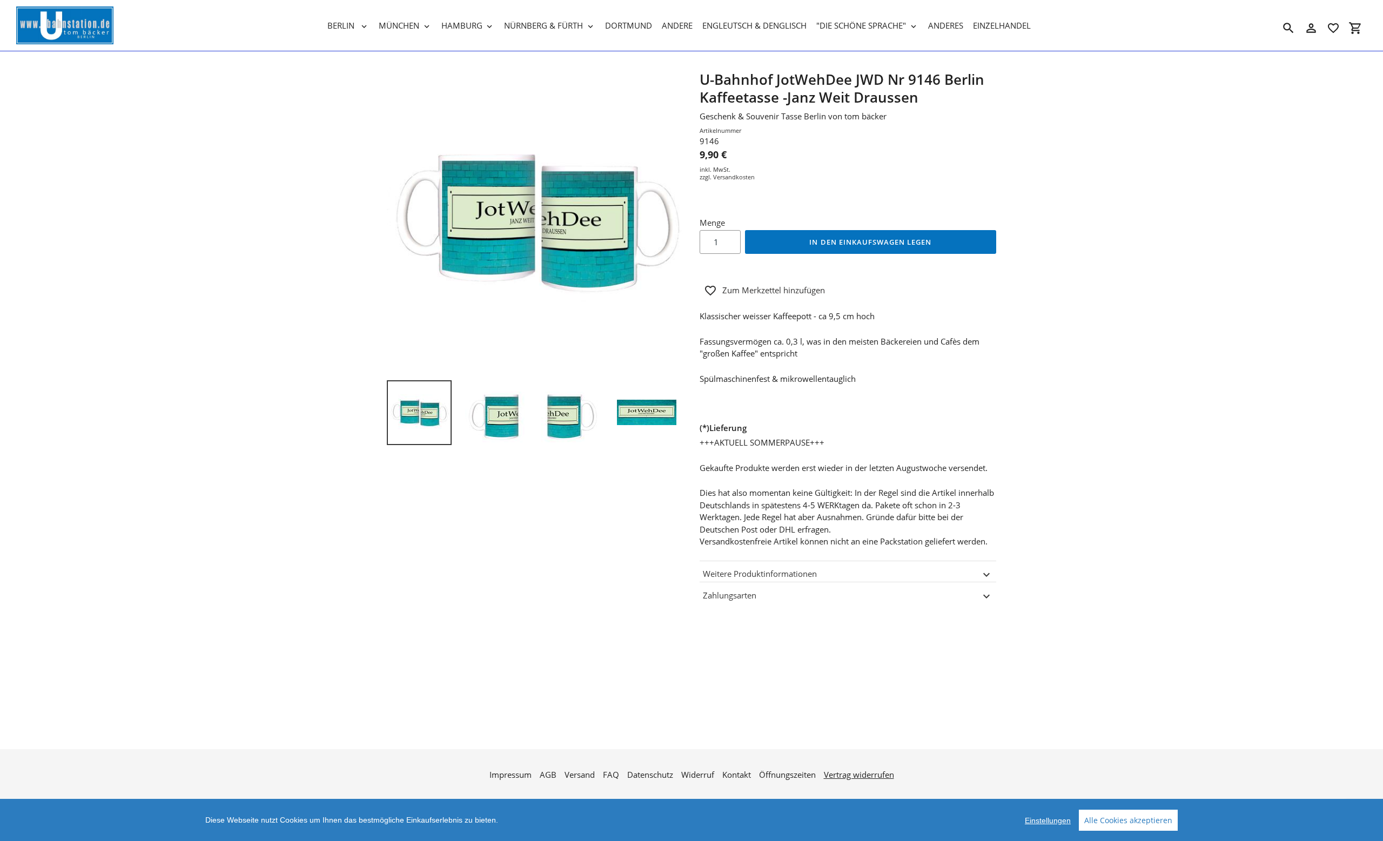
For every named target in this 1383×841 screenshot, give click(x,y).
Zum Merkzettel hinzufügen (773, 290)
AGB (548, 774)
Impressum (510, 774)
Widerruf (697, 774)
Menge (712, 222)
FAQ (611, 774)
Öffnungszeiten (787, 774)
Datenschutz (650, 774)
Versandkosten (734, 177)
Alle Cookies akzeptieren (1128, 820)
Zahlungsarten (729, 595)
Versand (580, 774)
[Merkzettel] (1333, 28)
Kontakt (736, 774)
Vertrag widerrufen (859, 774)
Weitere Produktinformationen (760, 573)
